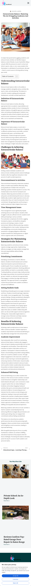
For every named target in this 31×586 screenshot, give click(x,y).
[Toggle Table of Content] (15, 76)
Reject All (15, 583)
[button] (28, 3)
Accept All (15, 575)
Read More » (7, 500)
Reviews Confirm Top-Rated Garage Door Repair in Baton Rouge (14, 539)
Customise (15, 579)
